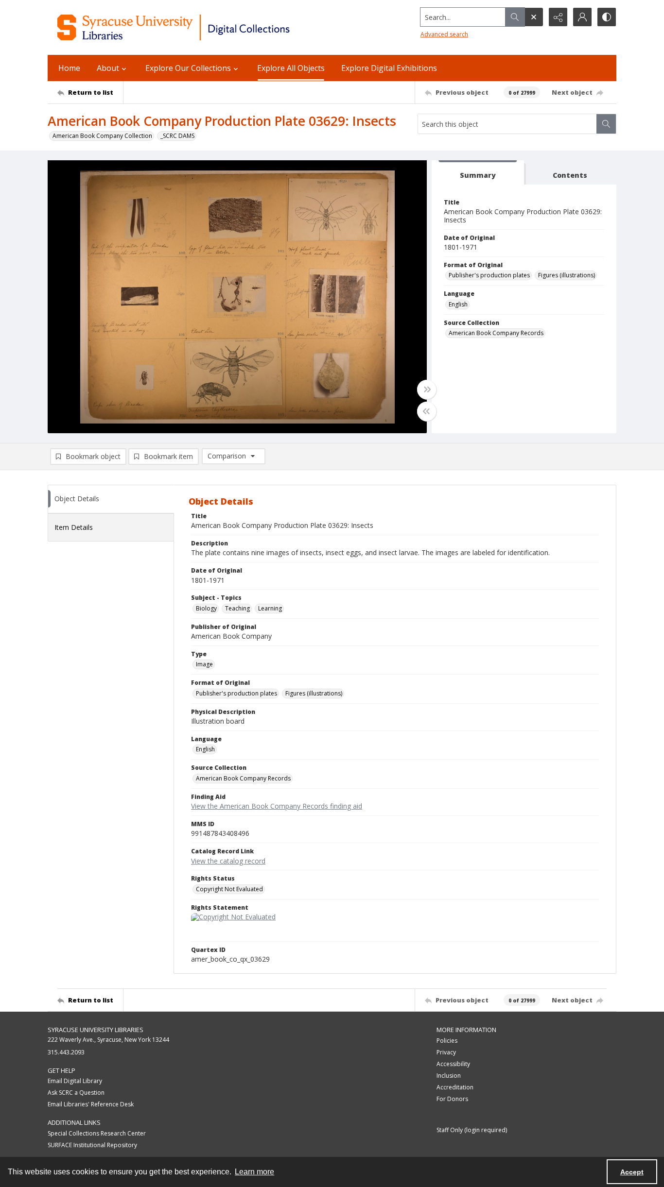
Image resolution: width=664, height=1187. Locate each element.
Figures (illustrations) (566, 275)
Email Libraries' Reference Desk (91, 1104)
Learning (270, 608)
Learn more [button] (254, 1172)
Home (69, 68)
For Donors (452, 1099)
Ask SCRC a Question (76, 1092)
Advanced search (444, 34)
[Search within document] (606, 124)
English (458, 304)
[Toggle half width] (427, 411)
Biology (206, 608)
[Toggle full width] (427, 389)
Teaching (237, 608)
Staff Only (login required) (472, 1130)
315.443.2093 (66, 1052)
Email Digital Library (75, 1081)
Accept (632, 1172)
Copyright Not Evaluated (229, 889)
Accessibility (453, 1064)
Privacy (446, 1052)
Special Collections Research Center (97, 1133)
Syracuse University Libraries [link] (95, 1029)
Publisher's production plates (489, 275)
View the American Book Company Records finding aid (276, 806)
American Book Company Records (496, 333)
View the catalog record (228, 860)
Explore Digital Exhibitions (389, 68)
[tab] (478, 172)
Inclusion (449, 1075)
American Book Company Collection (102, 136)
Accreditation (455, 1087)
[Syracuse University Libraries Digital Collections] (202, 27)
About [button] (108, 68)
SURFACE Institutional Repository (92, 1145)
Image (204, 664)
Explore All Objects (291, 68)
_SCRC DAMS (177, 136)
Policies (447, 1040)
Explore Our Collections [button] (188, 68)
